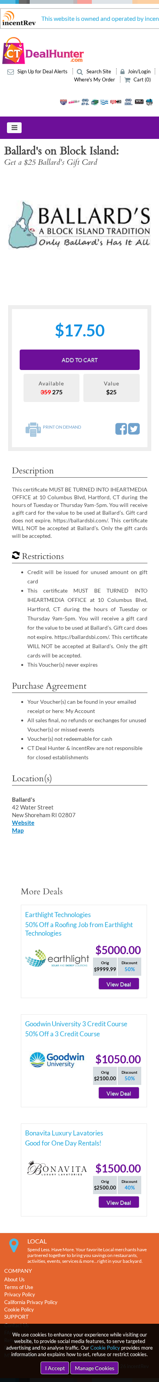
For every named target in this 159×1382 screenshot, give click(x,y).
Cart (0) (141, 79)
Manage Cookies (94, 1368)
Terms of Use (18, 1287)
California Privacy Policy (31, 1302)
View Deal (119, 984)
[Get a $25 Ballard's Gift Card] (79, 225)
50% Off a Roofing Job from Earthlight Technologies (79, 926)
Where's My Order (95, 79)
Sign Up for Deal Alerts (42, 71)
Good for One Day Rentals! (63, 1143)
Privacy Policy (19, 1294)
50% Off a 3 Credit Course (62, 1034)
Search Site (98, 71)
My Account (80, 711)
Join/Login (139, 71)
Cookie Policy (105, 1348)
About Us (14, 1279)
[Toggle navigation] (14, 127)
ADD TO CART (80, 359)
